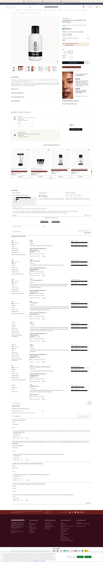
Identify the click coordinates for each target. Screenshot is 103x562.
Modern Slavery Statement (50, 526)
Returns (30, 526)
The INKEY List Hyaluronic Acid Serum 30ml (60, 168)
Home (12, 12)
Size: (63, 49)
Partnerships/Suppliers (65, 534)
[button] (75, 29)
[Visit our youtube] (78, 512)
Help (30, 522)
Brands (16, 12)
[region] (51, 557)
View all (88, 38)
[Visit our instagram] (75, 512)
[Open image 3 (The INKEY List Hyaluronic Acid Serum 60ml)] (27, 68)
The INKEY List (21, 12)
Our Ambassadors (64, 531)
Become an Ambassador (65, 539)
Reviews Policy (47, 528)
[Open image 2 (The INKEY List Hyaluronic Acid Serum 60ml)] (20, 68)
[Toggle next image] (59, 39)
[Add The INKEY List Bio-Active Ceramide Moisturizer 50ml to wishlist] (48, 149)
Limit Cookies (80, 556)
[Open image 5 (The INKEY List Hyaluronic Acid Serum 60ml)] (40, 68)
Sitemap (62, 535)
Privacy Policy (47, 523)
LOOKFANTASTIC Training (80, 526)
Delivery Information (33, 527)
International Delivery (33, 528)
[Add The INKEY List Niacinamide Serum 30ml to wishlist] (88, 149)
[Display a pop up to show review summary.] (20, 173)
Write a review (74, 31)
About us (62, 522)
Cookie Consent (14, 530)
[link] (91, 7)
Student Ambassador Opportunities (67, 540)
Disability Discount (64, 530)
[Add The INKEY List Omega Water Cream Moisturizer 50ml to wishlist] (28, 149)
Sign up (47, 512)
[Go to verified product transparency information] (67, 29)
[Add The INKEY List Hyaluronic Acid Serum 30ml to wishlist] (68, 149)
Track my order (32, 532)
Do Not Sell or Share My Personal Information (17, 532)
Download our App (32, 523)
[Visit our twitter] (72, 512)
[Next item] (91, 164)
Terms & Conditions (48, 522)
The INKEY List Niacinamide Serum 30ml (79, 168)
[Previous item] (12, 164)
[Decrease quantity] (64, 57)
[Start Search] (30, 7)
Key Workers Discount (65, 537)
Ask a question (81, 31)
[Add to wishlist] (87, 62)
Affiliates (62, 532)
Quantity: (64, 55)
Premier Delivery (32, 531)
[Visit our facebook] (70, 512)
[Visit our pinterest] (83, 512)
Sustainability (47, 527)
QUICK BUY (20, 176)
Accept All (88, 556)
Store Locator (78, 522)
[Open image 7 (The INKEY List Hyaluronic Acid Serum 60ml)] (54, 68)
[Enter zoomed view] (57, 61)
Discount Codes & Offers (65, 528)
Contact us (31, 530)
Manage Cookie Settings (71, 556)
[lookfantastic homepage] (51, 7)
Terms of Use (42, 560)
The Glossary (63, 523)
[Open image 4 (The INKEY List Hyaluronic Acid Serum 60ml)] (34, 68)
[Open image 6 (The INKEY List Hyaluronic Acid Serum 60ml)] (47, 68)
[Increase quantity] (71, 57)
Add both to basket (76, 129)
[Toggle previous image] (12, 39)
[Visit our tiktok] (80, 512)
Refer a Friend (63, 536)
